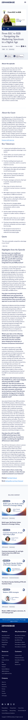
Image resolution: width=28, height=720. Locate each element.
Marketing (11, 49)
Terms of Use (21, 708)
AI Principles (4, 695)
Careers (3, 691)
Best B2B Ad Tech (18, 640)
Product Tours (4, 640)
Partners (3, 688)
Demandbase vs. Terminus (20, 644)
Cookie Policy (4, 710)
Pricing (3, 646)
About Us (4, 682)
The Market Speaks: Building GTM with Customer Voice (14, 582)
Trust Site (4, 693)
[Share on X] (25, 46)
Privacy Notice (5, 708)
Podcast (6, 518)
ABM (3, 49)
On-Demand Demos (6, 637)
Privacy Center (13, 708)
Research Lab (17, 664)
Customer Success (14, 577)
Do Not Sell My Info (22, 710)
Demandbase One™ (6, 635)
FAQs (3, 657)
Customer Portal (18, 655)
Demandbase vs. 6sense (20, 642)
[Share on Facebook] (23, 46)
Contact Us (4, 686)
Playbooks (4, 664)
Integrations (4, 644)
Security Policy (13, 710)
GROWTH (17, 662)
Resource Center (5, 655)
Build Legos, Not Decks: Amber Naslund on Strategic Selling (11, 523)
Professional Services (19, 657)
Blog (3, 662)
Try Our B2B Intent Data (7, 673)
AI (6, 49)
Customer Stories (5, 660)
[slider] (14, 26)
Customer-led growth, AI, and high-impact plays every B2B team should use (13, 553)
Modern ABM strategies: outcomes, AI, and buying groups (14, 611)
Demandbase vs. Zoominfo (20, 646)
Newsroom (4, 684)
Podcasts (4, 666)
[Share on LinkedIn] (21, 46)
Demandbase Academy (19, 660)
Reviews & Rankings (19, 637)
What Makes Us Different (20, 635)
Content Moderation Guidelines (8, 713)
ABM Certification (5, 671)
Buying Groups (5, 642)
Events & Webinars (5, 669)
